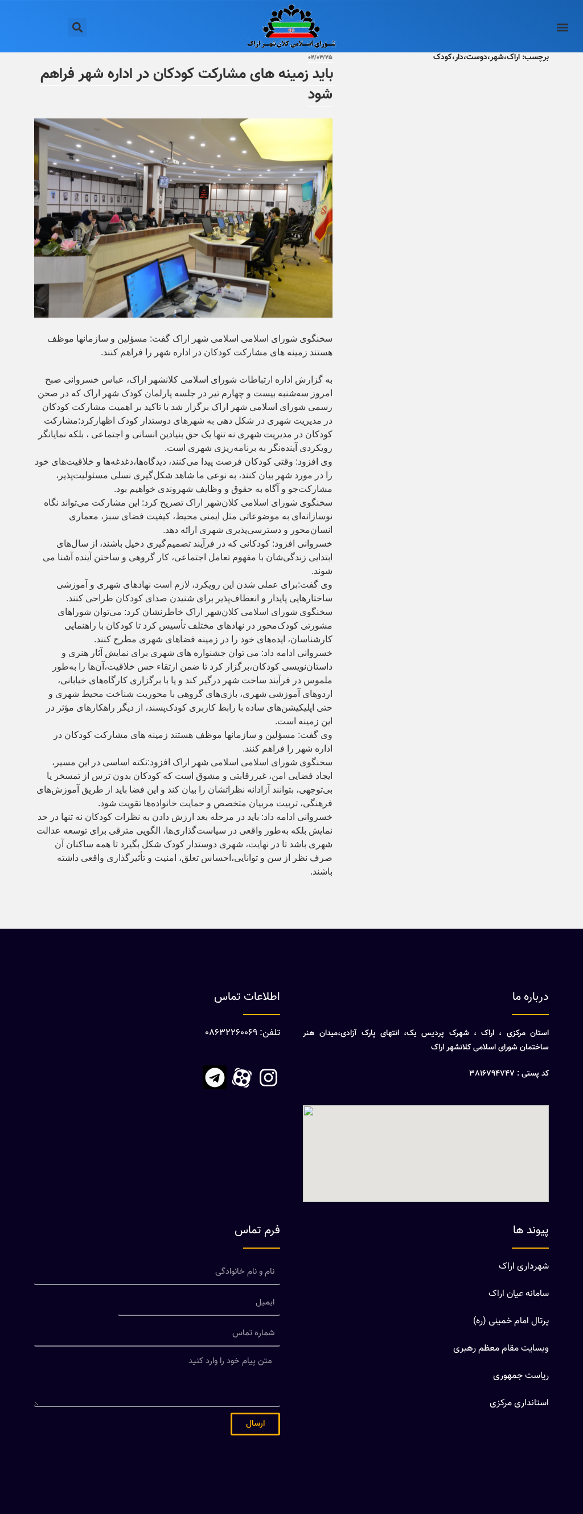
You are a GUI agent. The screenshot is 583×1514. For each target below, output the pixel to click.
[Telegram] (215, 1077)
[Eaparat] (241, 1077)
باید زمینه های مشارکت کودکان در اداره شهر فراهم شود (187, 84)
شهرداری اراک (524, 1266)
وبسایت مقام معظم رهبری (501, 1348)
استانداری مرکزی (519, 1403)
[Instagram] (268, 1077)
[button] (562, 27)
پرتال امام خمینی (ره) (511, 1321)
